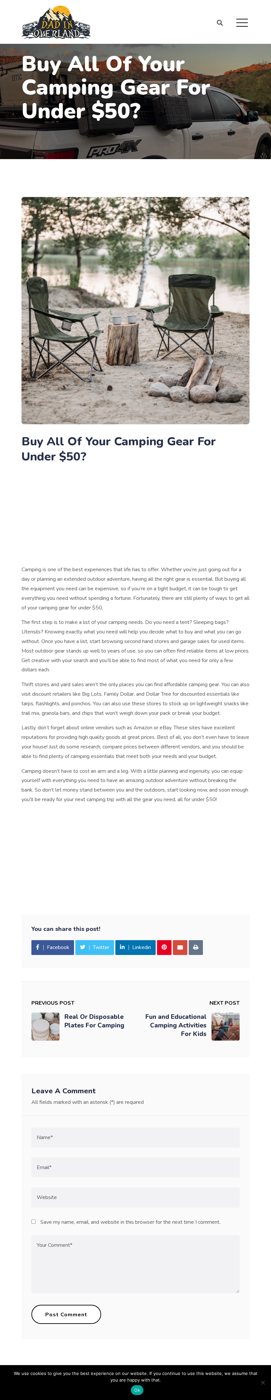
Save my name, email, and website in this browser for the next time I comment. (130, 1222)
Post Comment (66, 1314)
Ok (137, 1390)
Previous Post (52, 1003)
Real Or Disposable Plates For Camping (94, 1021)
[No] (262, 1382)
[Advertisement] (135, 516)
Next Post (225, 1003)
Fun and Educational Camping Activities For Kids (176, 1025)
